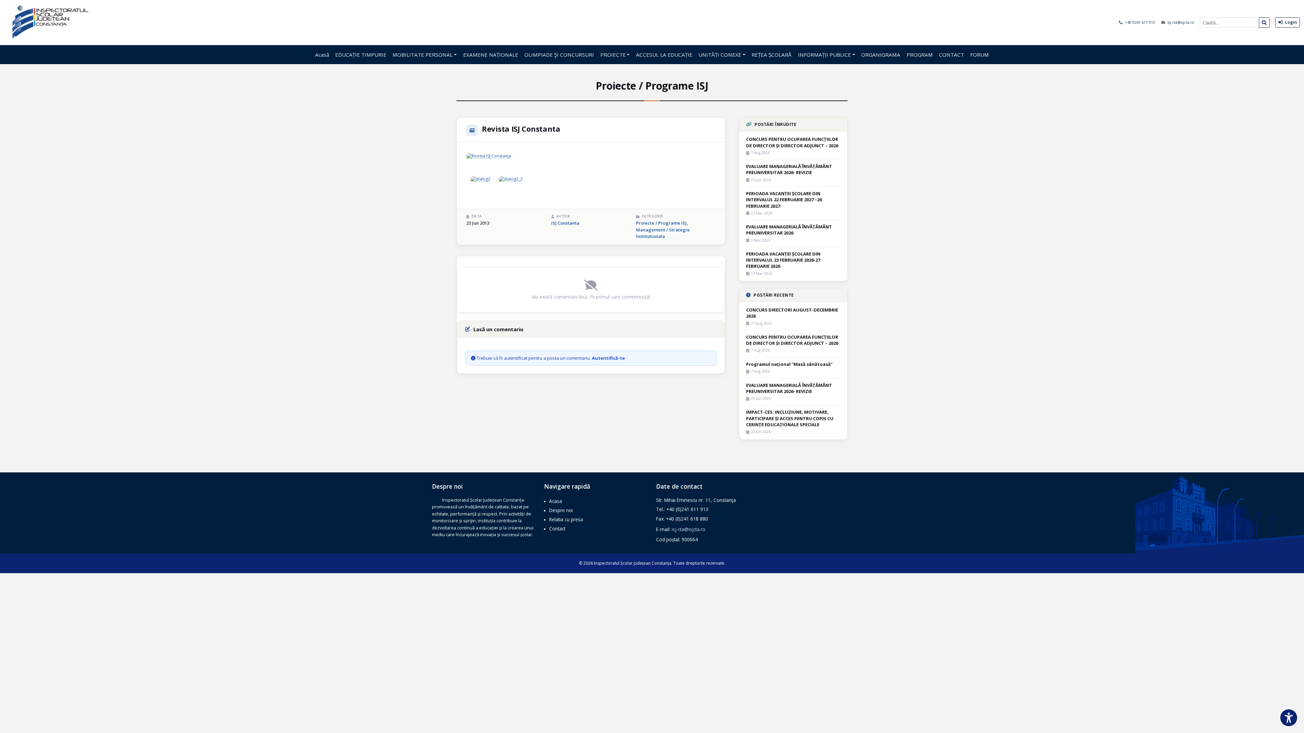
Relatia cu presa (566, 519)
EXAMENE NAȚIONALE (490, 54)
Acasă (322, 54)
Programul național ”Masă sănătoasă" (789, 364)
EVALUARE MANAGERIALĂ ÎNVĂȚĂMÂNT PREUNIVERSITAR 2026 (789, 230)
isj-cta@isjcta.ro (1180, 22)
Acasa (555, 501)
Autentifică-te (608, 358)
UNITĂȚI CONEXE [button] (720, 54)
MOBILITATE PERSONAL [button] (423, 54)
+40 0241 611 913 (1140, 22)
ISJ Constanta (565, 223)
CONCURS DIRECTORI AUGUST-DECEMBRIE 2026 (792, 313)
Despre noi (561, 510)
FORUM (979, 54)
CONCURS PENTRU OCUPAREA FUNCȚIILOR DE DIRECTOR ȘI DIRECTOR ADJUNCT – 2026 (792, 142)
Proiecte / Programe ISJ (661, 223)
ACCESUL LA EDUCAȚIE (664, 54)
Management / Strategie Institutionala (663, 233)
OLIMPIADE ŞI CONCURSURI (559, 54)
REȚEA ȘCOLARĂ (771, 54)
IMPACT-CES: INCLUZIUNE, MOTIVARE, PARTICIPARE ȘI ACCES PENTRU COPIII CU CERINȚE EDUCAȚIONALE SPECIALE (789, 418)
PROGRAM (920, 54)
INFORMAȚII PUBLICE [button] (824, 54)
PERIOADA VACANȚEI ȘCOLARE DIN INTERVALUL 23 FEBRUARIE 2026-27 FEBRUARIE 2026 (783, 260)
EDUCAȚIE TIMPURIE (360, 54)
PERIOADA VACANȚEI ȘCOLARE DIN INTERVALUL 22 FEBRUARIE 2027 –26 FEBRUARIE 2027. (784, 199)
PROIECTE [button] (613, 54)
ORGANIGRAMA (880, 54)
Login (1290, 22)
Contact (557, 528)
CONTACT (951, 54)
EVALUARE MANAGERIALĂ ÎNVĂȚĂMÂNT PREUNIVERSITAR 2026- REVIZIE (789, 169)
